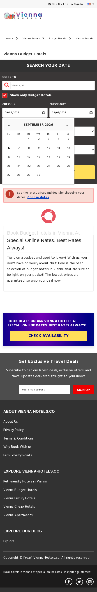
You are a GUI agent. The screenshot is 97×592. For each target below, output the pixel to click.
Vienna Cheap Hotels (19, 506)
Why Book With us (17, 447)
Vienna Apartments (18, 515)
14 (19, 157)
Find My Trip (60, 4)
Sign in (78, 4)
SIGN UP (83, 390)
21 (18, 166)
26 (68, 166)
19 (68, 157)
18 (58, 157)
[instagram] (90, 581)
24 (49, 166)
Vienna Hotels (31, 38)
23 (38, 166)
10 (48, 148)
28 (19, 175)
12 (68, 148)
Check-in (9, 104)
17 (48, 157)
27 (9, 175)
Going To (9, 77)
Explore (8, 541)
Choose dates (38, 197)
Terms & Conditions (18, 438)
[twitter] (79, 581)
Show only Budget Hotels (31, 95)
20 (9, 166)
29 (28, 175)
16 (38, 157)
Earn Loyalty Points (17, 455)
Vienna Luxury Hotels (19, 498)
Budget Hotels (58, 38)
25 (58, 166)
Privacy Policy (13, 430)
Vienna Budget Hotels (20, 490)
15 (28, 157)
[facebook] (68, 581)
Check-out (57, 104)
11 (58, 148)
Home (10, 38)
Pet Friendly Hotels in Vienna (25, 481)
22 (28, 166)
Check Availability (48, 336)
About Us (10, 421)
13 (8, 157)
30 (38, 175)
